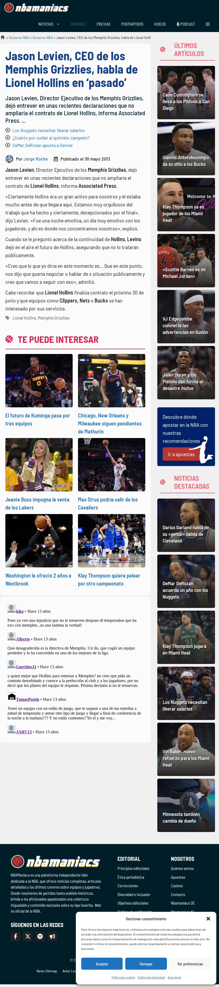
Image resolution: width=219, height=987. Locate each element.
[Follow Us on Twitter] (28, 936)
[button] (208, 918)
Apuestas (178, 877)
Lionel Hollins (24, 317)
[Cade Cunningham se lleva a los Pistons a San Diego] (186, 92)
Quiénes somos (182, 868)
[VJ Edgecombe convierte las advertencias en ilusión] (186, 316)
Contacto (178, 894)
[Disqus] (75, 668)
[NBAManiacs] (37, 8)
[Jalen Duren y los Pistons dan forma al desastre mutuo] (186, 372)
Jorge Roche (36, 159)
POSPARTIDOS (132, 24)
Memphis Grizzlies (53, 317)
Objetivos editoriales (133, 903)
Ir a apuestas (181, 454)
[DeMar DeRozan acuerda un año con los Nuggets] (186, 581)
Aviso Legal (70, 971)
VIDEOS (160, 24)
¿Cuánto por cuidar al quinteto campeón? (51, 138)
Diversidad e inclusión (134, 894)
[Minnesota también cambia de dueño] (186, 805)
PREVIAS (104, 24)
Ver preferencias (190, 963)
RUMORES (78, 24)
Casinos (177, 885)
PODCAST (187, 24)
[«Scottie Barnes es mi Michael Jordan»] (186, 260)
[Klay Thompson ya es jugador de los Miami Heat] (186, 204)
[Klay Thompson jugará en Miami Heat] (186, 637)
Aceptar (102, 963)
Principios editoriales (133, 868)
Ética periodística (131, 877)
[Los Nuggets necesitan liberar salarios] (186, 693)
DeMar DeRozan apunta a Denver (43, 145)
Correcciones (128, 885)
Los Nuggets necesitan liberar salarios (49, 130)
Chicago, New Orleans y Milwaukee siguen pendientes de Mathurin (110, 423)
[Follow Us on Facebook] (15, 936)
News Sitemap (47, 971)
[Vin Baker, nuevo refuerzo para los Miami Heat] (186, 749)
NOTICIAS (45, 24)
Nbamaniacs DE (183, 903)
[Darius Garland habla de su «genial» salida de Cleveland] (186, 525)
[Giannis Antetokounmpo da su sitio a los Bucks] (186, 148)
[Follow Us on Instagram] (40, 936)
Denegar (146, 963)
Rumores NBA (19, 37)
